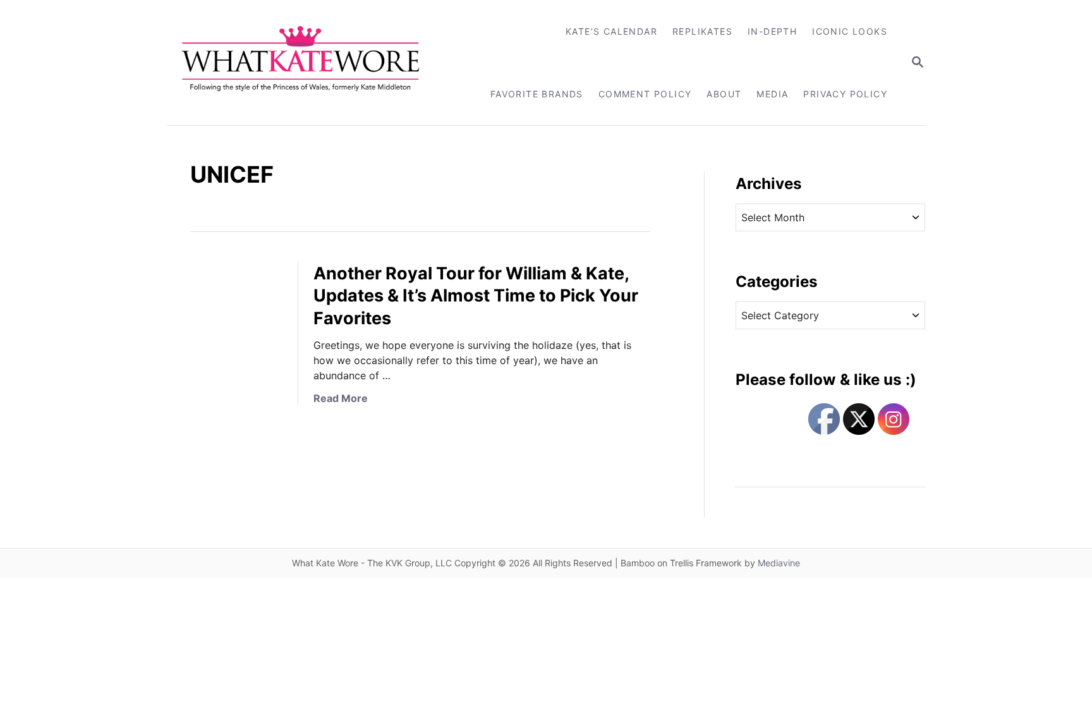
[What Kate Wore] (309, 62)
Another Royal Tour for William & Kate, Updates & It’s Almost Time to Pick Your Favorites (475, 296)
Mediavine (779, 562)
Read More (340, 398)
